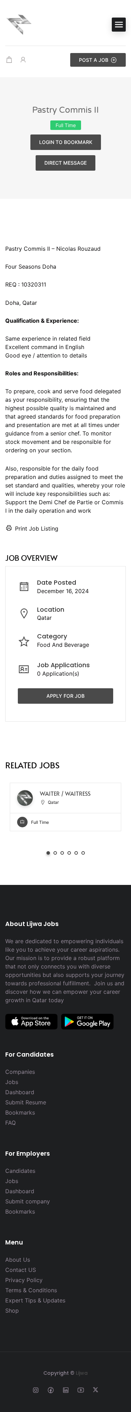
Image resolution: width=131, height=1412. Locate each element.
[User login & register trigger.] (23, 60)
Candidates (20, 1170)
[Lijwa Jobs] (19, 23)
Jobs (11, 1081)
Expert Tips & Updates (35, 1300)
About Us (17, 1259)
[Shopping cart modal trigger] (9, 60)
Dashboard (19, 1092)
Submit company (27, 1201)
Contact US (20, 1269)
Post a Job (93, 60)
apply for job (65, 696)
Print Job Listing (36, 528)
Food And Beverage (63, 644)
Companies (20, 1071)
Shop (12, 1310)
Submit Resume (25, 1102)
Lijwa (82, 1373)
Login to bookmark (65, 142)
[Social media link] (35, 1390)
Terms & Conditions (31, 1290)
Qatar (44, 617)
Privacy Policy (24, 1279)
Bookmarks (20, 1112)
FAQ (10, 1122)
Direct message (65, 163)
